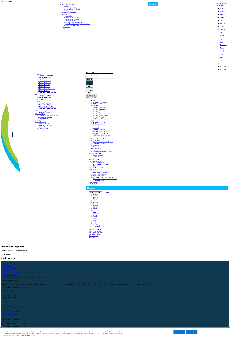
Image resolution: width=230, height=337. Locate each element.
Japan (221, 42)
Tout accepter (191, 332)
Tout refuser (179, 332)
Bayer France (8, 293)
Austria (222, 11)
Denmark (222, 23)
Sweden (222, 63)
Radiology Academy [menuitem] (95, 231)
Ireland (222, 35)
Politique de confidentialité (11, 273)
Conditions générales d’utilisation (13, 268)
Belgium (222, 14)
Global (222, 32)
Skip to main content (6, 1)
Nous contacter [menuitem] (93, 236)
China (221, 20)
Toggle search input (90, 91)
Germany (222, 29)
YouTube (7, 301)
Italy (221, 39)
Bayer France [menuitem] (93, 237)
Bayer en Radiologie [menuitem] (95, 229)
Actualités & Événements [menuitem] (96, 232)
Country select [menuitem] (106, 192)
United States (223, 69)
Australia (222, 8)
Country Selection (221, 3)
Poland (222, 51)
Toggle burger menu (91, 95)
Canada (222, 17)
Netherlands (223, 45)
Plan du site (7, 270)
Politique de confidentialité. (27, 335)
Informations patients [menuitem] (95, 234)
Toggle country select (95, 192)
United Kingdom (224, 66)
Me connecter (153, 4)
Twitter (6, 299)
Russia (221, 57)
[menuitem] (68, 4)
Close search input (89, 84)
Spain (221, 60)
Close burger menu (91, 97)
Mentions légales (9, 266)
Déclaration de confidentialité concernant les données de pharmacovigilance (25, 277)
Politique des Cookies (10, 275)
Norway (222, 48)
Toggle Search (90, 72)
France (222, 26)
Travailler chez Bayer (10, 295)
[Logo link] (3, 74)
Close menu (220, 5)
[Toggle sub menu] (90, 153)
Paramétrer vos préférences (164, 332)
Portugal (222, 54)
